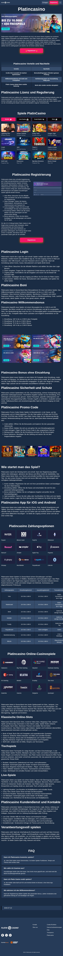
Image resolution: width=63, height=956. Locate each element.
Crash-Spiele (38, 119)
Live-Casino (22, 119)
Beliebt (7, 119)
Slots (53, 119)
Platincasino (50, 935)
